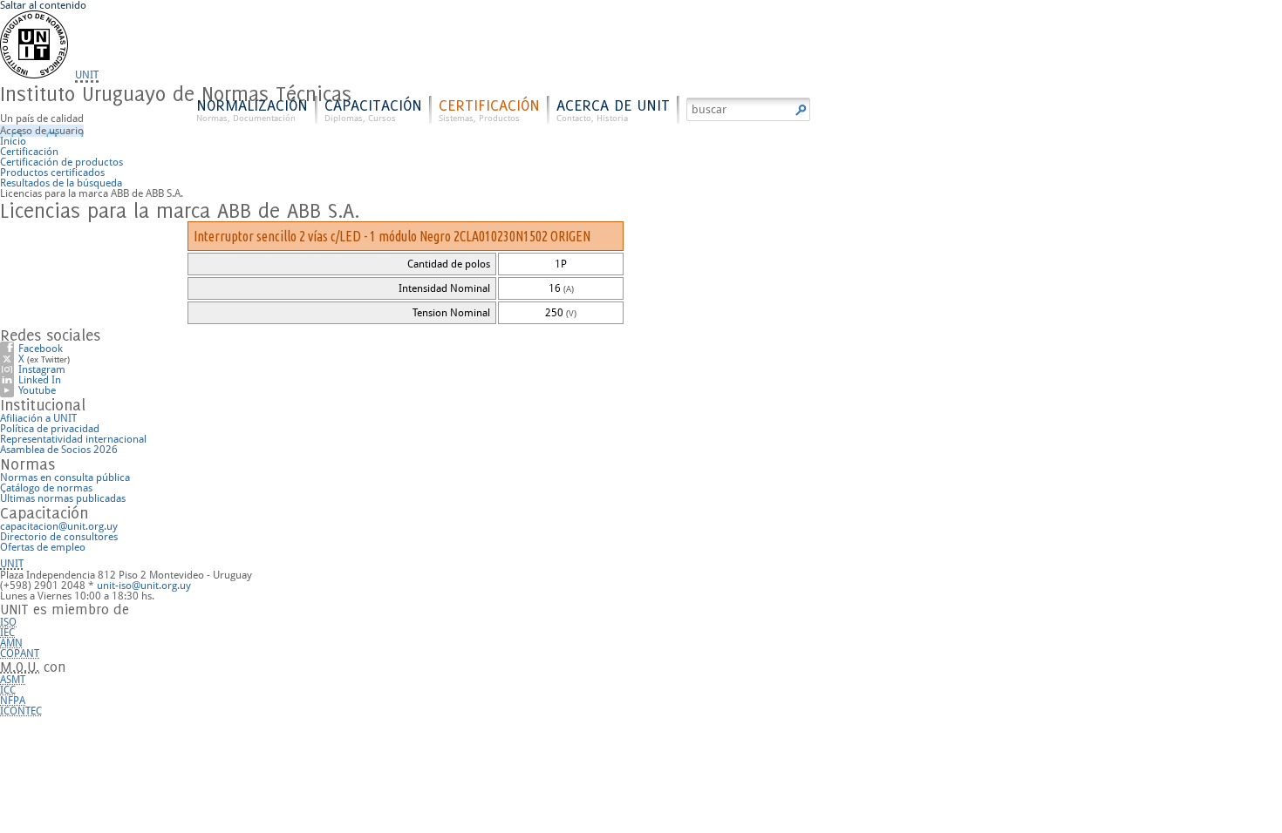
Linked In (39, 380)
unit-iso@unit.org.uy (144, 585)
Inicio (13, 141)
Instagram (41, 369)
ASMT (12, 680)
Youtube (37, 390)
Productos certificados (52, 172)
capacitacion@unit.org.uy (59, 526)
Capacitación (373, 109)
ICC (8, 690)
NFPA (12, 700)
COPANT (19, 653)
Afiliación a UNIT (38, 418)
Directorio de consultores (59, 537)
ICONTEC (21, 711)
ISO (8, 622)
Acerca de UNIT (613, 109)
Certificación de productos (61, 162)
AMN (11, 643)
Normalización (252, 109)
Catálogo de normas (46, 488)
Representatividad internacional (73, 439)
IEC (7, 632)
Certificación (489, 109)
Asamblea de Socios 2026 (59, 450)
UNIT (87, 75)
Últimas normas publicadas (63, 498)
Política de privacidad (49, 429)
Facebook (40, 348)
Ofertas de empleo (42, 547)
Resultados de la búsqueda (61, 183)
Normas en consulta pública (65, 477)
